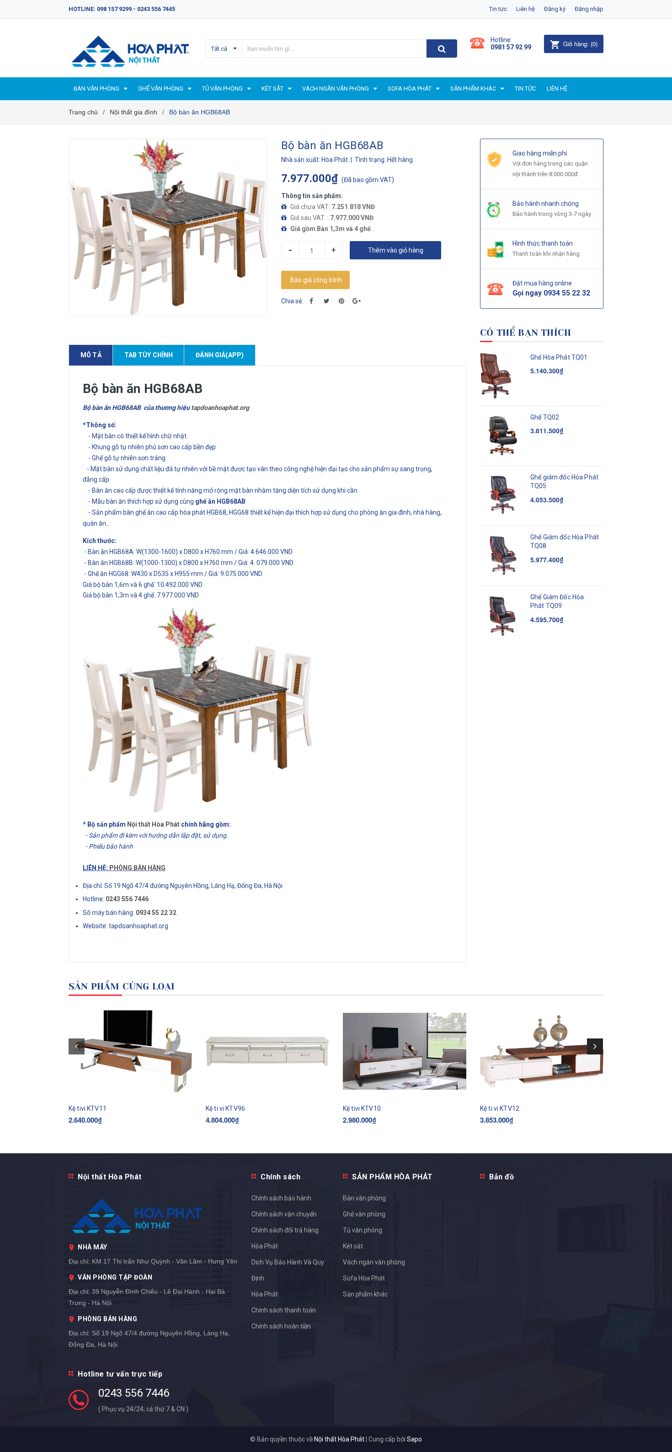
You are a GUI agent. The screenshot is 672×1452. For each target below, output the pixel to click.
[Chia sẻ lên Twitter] (326, 301)
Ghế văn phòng (364, 1214)
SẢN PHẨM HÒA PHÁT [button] (392, 1176)
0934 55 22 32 (156, 912)
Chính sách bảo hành (281, 1198)
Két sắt (353, 1246)
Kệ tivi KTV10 (362, 1108)
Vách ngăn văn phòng (374, 1262)
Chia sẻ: (292, 301)
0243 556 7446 (133, 1393)
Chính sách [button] (280, 1176)
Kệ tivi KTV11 (88, 1108)
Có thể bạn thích (525, 333)
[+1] (356, 301)
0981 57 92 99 (511, 47)
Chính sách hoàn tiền (281, 1326)
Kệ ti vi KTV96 (225, 1108)
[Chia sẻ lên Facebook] (311, 301)
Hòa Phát (264, 1294)
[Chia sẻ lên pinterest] (341, 301)
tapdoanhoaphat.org (220, 407)
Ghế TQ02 (544, 417)
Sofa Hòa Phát (364, 1278)
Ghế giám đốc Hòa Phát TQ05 (564, 481)
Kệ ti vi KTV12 (499, 1108)
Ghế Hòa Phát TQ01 (558, 357)
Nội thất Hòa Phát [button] (110, 1176)
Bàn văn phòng (364, 1198)
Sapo (414, 1439)
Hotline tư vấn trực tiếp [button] (120, 1374)
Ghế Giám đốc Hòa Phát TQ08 (564, 541)
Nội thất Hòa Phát (153, 824)
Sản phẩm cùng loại (122, 986)
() (580, 43)
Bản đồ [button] (501, 1176)
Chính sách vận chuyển (284, 1214)
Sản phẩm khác (365, 1294)
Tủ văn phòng (362, 1230)
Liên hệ (525, 8)
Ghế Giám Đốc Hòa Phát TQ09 (557, 601)
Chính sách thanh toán (283, 1310)
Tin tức (498, 8)
